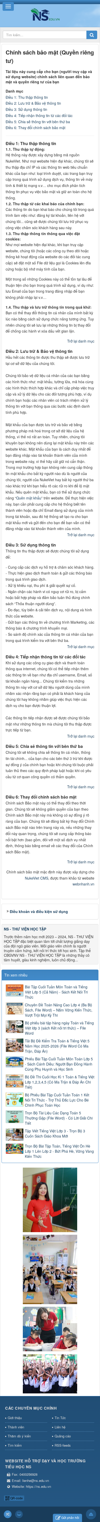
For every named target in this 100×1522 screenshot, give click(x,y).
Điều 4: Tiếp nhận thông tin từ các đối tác (39, 115)
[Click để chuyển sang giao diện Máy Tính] (19, 1514)
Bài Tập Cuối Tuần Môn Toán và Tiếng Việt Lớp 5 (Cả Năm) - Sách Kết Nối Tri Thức (56, 992)
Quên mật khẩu (28, 497)
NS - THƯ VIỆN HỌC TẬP (25, 929)
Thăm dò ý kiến (19, 1436)
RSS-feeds (63, 1445)
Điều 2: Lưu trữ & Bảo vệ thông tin (33, 103)
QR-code (16, 1498)
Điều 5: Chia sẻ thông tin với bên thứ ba (38, 121)
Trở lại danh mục (80, 341)
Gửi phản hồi (70, 1517)
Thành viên (16, 1427)
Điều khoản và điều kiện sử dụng (39, 911)
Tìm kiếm (15, 1445)
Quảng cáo (63, 1436)
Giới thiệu (15, 1417)
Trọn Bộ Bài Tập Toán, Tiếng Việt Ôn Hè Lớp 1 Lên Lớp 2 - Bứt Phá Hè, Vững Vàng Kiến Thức (59, 1151)
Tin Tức (60, 1417)
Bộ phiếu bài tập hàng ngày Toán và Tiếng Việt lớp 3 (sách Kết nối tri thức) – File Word (59, 1028)
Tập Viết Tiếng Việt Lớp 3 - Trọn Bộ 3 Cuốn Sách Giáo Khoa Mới (55, 1133)
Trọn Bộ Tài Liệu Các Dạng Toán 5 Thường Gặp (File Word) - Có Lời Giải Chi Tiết (59, 1118)
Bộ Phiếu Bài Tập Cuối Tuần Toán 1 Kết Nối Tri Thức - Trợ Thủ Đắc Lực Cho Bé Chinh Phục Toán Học (57, 1100)
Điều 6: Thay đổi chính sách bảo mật (35, 127)
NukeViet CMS (36, 878)
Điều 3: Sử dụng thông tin (26, 109)
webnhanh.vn (83, 884)
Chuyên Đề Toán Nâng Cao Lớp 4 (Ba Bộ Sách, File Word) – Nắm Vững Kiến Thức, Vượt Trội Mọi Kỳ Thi (58, 1010)
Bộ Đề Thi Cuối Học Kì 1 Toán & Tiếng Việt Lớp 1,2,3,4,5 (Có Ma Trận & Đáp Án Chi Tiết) (59, 1082)
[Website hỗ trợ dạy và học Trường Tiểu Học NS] (50, 13)
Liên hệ (60, 1427)
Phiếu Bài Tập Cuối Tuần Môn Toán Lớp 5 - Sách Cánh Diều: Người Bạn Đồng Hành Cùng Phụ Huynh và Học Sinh (59, 1064)
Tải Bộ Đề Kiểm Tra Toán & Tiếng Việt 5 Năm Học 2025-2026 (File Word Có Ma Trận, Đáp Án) (57, 1046)
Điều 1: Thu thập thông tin (27, 97)
